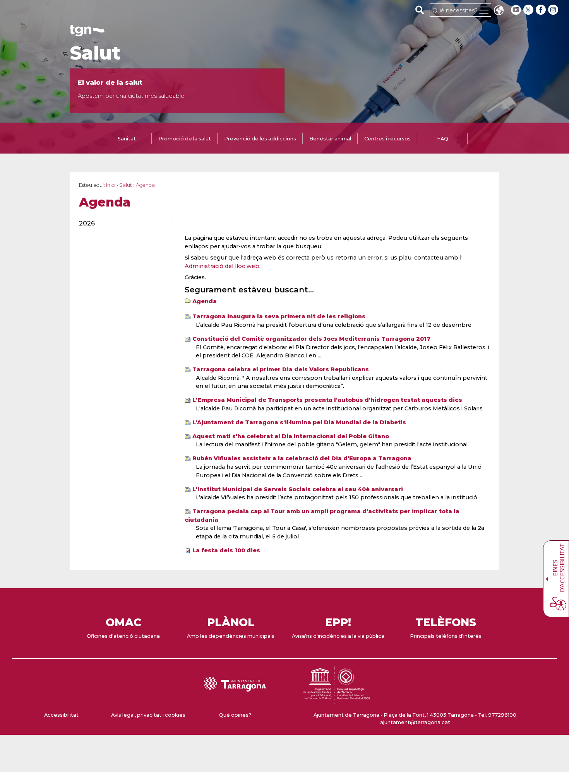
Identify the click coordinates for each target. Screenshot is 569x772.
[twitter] (529, 10)
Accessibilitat (61, 715)
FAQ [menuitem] (442, 139)
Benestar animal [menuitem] (330, 139)
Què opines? (235, 715)
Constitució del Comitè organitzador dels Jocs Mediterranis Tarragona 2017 (311, 338)
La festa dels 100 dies (226, 550)
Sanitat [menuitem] (127, 139)
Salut (95, 53)
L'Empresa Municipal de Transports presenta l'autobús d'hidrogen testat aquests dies (327, 399)
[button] (498, 11)
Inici (110, 185)
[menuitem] (121, 223)
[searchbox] (420, 9)
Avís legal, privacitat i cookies (148, 715)
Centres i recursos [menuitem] (387, 139)
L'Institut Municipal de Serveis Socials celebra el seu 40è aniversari (297, 489)
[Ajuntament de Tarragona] (87, 32)
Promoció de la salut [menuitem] (184, 139)
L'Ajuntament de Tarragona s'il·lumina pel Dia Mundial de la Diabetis (299, 422)
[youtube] (516, 10)
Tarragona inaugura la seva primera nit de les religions (278, 316)
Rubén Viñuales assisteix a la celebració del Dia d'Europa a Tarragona (301, 458)
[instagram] (554, 10)
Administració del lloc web (222, 266)
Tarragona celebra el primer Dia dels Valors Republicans (280, 369)
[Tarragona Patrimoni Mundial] (336, 700)
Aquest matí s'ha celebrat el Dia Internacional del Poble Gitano (290, 436)
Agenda (204, 301)
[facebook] (541, 10)
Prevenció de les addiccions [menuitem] (260, 139)
